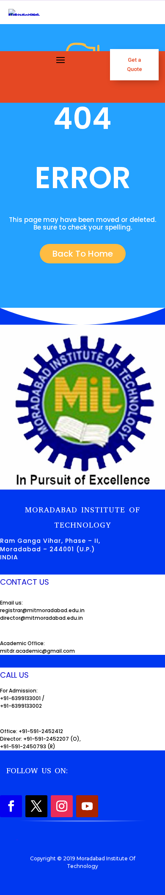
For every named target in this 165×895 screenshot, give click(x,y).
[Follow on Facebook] (11, 806)
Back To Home (82, 254)
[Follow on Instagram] (62, 806)
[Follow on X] (36, 806)
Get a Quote (134, 64)
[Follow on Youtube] (87, 806)
